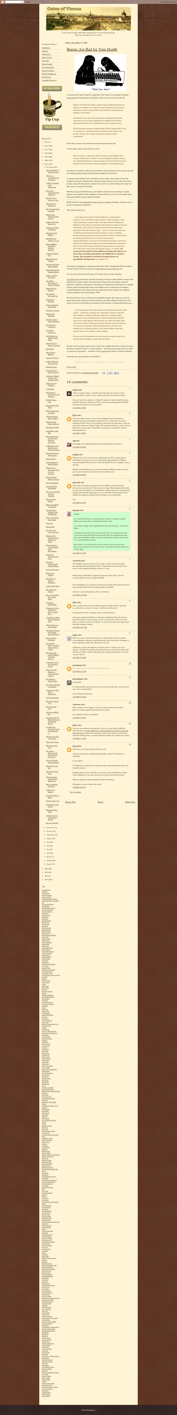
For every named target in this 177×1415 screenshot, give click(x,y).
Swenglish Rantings (47, 1323)
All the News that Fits (52, 767)
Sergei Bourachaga (48, 67)
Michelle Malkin (46, 1153)
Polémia (44, 1229)
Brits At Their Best (47, 942)
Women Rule (50, 527)
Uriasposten (45, 1354)
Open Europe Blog (47, 1205)
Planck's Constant (46, 1225)
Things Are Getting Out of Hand (52, 519)
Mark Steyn (45, 1311)
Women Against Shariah (48, 1383)
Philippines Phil (46, 1220)
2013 (46, 142)
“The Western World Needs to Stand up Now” (53, 619)
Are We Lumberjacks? (47, 910)
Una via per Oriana (47, 1349)
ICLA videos (45, 1095)
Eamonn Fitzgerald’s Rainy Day (50, 1024)
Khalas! (44, 1124)
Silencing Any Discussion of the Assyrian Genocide (52, 471)
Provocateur (45, 1251)
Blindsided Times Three (52, 811)
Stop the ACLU (46, 1312)
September (50, 835)
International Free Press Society (50, 1106)
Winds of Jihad (46, 1378)
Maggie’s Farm (46, 1151)
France (94, 202)
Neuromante (45, 1178)
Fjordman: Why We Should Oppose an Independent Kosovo (53, 721)
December (50, 167)
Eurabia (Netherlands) (47, 1015)
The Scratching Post (47, 1292)
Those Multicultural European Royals (52, 271)
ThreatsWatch (45, 1332)
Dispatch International (47, 995)
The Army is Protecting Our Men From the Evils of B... (52, 754)
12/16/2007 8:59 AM (79, 697)
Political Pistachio (46, 1236)
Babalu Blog (45, 917)
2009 (46, 157)
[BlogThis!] (110, 373)
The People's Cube (47, 1218)
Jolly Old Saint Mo (52, 698)
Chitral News (45, 962)
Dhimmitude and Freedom (51, 260)
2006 (46, 869)
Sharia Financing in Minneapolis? (52, 454)
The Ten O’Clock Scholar (48, 1329)
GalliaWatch (45, 1042)
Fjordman (80, 266)
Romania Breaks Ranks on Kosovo (52, 478)
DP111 (75, 415)
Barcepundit (45, 919)
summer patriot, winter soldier (50, 1318)
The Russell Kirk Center (48, 1285)
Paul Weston (46, 48)
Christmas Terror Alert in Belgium (52, 320)
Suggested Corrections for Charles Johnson (52, 564)
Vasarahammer (45, 1358)
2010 (46, 153)
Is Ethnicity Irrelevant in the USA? (52, 557)
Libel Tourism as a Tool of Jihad (52, 626)
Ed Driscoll (45, 1000)
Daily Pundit (45, 986)
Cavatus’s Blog (46, 955)
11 (130, 677)
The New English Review (48, 1182)
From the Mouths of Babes (52, 796)
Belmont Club (45, 922)
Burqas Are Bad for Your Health (92, 49)
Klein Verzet (45, 1129)
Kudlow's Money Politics (48, 1131)
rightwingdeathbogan (47, 1276)
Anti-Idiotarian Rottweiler (48, 908)
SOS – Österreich (46, 1309)
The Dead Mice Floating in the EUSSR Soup (52, 512)
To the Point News (47, 1340)
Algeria (101, 202)
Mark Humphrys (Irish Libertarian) (51, 1091)
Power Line (45, 1247)
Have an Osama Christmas (51, 639)
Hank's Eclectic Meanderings (49, 1069)
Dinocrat (44, 993)
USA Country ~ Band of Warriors (50, 1356)
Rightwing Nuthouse (47, 1274)
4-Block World (45, 893)
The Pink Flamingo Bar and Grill (50, 1222)
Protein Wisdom (46, 1249)
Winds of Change (46, 1376)
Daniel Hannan (45, 1071)
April (48, 853)
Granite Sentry (45, 1060)
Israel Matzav (45, 1111)
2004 (46, 876)
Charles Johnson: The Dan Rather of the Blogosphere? (52, 548)
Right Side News (46, 1272)
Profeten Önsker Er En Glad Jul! (52, 306)
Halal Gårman (50, 459)
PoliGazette (45, 1233)
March (49, 857)
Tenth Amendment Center (48, 1331)
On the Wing (45, 1198)
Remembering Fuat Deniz (52, 406)
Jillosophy (44, 1116)
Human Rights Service (48, 1089)
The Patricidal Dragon (51, 500)
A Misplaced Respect (50, 791)
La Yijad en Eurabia (47, 1389)
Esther (75, 725)
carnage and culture (47, 953)
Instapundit (45, 1100)
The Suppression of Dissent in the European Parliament (52, 439)
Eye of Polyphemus (47, 1020)
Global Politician (46, 1058)
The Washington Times (48, 1367)
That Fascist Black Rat (52, 713)
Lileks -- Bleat (45, 1142)
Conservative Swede (47, 973)
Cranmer (44, 978)
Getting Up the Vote (52, 801)
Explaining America (52, 310)
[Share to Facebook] (115, 373)
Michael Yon (45, 1390)
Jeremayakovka (46, 1113)
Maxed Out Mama (46, 1160)
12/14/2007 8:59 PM (79, 475)
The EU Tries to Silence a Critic (52, 199)
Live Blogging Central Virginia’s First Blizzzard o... (53, 730)
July (48, 842)
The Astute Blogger (47, 911)
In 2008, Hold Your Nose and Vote (52, 362)
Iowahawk (44, 1107)
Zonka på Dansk (46, 1394)
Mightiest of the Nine (47, 1167)
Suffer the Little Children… (51, 384)
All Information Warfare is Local (52, 239)
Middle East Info (46, 1165)
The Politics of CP (47, 1240)
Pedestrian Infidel (46, 1216)
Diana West (45, 1370)
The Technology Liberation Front (50, 1327)
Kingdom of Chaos (47, 1125)
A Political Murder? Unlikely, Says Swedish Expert (52, 378)
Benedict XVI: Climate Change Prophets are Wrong (52, 539)
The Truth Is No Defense (51, 591)
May (48, 849)
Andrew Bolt (45, 937)
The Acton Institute (47, 895)
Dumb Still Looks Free (48, 1004)
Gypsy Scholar (45, 1067)
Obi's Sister (45, 1191)
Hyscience (44, 1093)
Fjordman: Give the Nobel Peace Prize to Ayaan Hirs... (52, 611)
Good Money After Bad (52, 432)
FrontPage (44, 1040)
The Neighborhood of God (49, 1176)
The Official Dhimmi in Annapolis (53, 686)
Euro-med (44, 1017)
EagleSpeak (45, 1006)
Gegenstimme (45, 1049)
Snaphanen (44, 1305)
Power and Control (47, 1245)
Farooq (75, 746)
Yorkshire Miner (46, 1392)
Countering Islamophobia (51, 604)
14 (130, 744)
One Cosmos (45, 1200)
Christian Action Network (48, 964)
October (49, 831)
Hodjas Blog (45, 1080)
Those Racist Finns (52, 742)
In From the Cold (46, 1096)
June (48, 846)
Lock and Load (46, 1147)
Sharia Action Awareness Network (50, 1298)
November (50, 827)
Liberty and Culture (47, 1140)
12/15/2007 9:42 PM (79, 657)
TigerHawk (45, 1336)
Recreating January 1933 (52, 702)
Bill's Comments (46, 928)
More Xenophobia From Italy (52, 785)
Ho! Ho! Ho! (50, 349)
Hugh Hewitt (45, 1076)
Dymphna (76, 510)
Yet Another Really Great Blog (50, 1387)
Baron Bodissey (78, 679)
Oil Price (44, 1196)
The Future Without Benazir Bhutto (52, 265)
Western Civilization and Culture (50, 1372)
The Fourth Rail (46, 1037)
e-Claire (44, 1008)
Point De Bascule (46, 1227)
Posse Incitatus (46, 1243)
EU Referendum (46, 1013)
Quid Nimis (45, 1254)
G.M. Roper (45, 1280)
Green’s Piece (45, 1064)
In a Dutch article (73, 279)
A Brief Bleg (50, 389)
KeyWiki (44, 1122)
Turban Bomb (45, 1347)
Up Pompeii (45, 1350)
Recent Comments (52, 823)
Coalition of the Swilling (48, 969)
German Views (45, 1053)
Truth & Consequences (48, 1343)
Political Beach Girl (47, 1234)
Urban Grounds (46, 1352)
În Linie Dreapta (46, 890)
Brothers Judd (45, 944)
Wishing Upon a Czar (51, 401)
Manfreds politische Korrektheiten (50, 1155)
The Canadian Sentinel (48, 951)
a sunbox (104, 351)
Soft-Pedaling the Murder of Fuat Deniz (52, 338)
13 (130, 723)
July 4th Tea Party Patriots (49, 1120)
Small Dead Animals (47, 1301)
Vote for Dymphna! (52, 483)
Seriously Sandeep (46, 1296)
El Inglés (45, 51)
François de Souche (47, 1038)
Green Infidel (45, 1062)
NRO (43, 1189)
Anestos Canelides (48, 70)
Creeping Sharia (46, 980)
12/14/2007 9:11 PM (79, 553)
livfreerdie (76, 482)
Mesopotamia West (47, 1162)
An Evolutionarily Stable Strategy (52, 463)
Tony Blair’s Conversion (50, 331)
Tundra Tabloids (46, 1345)
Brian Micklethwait (47, 1164)
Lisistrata (44, 1144)
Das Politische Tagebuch (48, 1242)
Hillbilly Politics (46, 1078)
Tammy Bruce (45, 946)
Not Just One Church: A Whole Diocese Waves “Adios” (52, 646)
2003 (46, 880)
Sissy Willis (45, 1374)
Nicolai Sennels (47, 64)
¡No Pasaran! (45, 1185)
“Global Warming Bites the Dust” (52, 417)
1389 (74, 367)
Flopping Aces (45, 1029)
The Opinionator (46, 1207)
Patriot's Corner (46, 1214)
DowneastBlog (45, 998)
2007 (46, 164)
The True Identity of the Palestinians (52, 171)
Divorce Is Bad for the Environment (52, 761)
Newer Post (70, 801)
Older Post (130, 801)
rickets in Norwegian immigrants (107, 269)
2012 (46, 146)
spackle (75, 390)
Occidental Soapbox (47, 1193)
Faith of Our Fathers (52, 586)
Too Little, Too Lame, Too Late (52, 531)
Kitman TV (45, 1127)
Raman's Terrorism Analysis (49, 1258)
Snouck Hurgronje (46, 1307)
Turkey (116, 202)
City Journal (45, 966)
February (50, 860)
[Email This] (108, 373)
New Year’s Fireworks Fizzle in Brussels (52, 193)
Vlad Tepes (45, 1363)
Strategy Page (45, 1314)
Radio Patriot (45, 1256)
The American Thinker (47, 904)
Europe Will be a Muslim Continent (53, 344)
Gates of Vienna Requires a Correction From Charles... (52, 673)
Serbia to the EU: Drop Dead (52, 276)
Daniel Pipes (45, 1223)
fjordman (44, 1027)
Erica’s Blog (45, 1009)
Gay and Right (45, 1046)
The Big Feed (45, 924)
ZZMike (76, 454)
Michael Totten (46, 1341)
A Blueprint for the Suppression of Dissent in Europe (53, 448)
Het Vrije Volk (45, 1075)
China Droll (45, 960)
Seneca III (45, 61)
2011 (46, 149)
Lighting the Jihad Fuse (52, 254)
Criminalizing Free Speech (52, 805)
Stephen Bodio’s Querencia (49, 935)
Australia (107, 202)
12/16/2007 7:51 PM (79, 718)
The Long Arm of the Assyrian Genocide (53, 494)
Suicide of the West (47, 1316)
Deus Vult (44, 989)
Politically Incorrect (47, 1238)
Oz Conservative (46, 1213)
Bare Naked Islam (46, 920)
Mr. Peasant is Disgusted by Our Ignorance (52, 394)
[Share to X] (113, 373)
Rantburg (44, 1260)
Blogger (92, 1410)
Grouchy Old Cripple (47, 1066)
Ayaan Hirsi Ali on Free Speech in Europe (52, 664)
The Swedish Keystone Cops (52, 295)
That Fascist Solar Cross (52, 772)
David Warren (45, 1365)
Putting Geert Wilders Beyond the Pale (52, 217)
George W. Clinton (52, 358)
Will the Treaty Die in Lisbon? (52, 412)
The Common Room (47, 971)
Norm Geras (45, 1051)
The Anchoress (45, 906)
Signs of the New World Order (51, 487)
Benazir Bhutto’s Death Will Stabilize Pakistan (51, 247)
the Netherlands (86, 202)
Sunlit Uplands (46, 1320)
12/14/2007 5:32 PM (79, 408)
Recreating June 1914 (51, 708)
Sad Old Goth (45, 1287)
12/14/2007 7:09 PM (79, 433)
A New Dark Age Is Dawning (49, 1180)
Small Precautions (46, 1303)
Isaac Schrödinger (46, 1291)
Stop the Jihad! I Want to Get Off (52, 371)
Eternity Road (45, 1011)
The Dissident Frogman (48, 997)
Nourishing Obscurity (47, 1187)
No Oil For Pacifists (47, 1184)
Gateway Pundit (46, 1044)
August (49, 838)
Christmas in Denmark (50, 300)
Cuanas (44, 984)
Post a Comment (75, 792)
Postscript (49, 523)
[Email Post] (103, 373)
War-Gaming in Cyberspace (51, 326)
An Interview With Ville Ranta (52, 229)
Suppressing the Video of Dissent (52, 423)
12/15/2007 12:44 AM (80, 595)
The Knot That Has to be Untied (52, 738)
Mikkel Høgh (45, 1082)
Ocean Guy (45, 1194)
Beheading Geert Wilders (51, 234)
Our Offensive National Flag (51, 680)
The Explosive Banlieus (51, 353)
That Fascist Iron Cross (51, 747)
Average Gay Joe (46, 915)
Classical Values (46, 968)
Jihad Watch (45, 1115)
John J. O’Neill (47, 57)
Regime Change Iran (47, 1267)
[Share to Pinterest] (118, 373)
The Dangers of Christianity (51, 205)
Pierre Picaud (46, 77)
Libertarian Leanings (47, 1138)
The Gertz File (45, 1055)
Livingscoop (45, 1145)
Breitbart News (46, 940)
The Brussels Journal (47, 948)
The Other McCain (47, 1211)
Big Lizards (45, 926)
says (129, 303)
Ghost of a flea (45, 1057)
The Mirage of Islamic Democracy (51, 581)
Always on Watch (46, 897)
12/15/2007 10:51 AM (80, 627)
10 (130, 663)
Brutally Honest (46, 949)
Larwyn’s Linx (45, 1133)
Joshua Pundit (45, 1118)
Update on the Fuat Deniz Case (52, 223)
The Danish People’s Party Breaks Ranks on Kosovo (53, 632)
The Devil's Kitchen (47, 991)
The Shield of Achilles (48, 1300)
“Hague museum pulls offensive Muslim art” (52, 779)
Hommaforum (45, 1084)
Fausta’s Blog (45, 1022)
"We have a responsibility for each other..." (52, 178)
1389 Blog (44, 891)
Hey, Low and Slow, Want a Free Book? (52, 597)
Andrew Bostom (46, 939)
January (49, 864)
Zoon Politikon (46, 1396)
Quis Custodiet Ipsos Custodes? (53, 210)
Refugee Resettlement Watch (49, 1265)
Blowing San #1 (46, 933)
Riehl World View (46, 1271)
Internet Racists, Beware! (51, 289)
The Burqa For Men (52, 427)
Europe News (45, 1018)
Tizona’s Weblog (46, 1338)
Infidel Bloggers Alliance (48, 1098)
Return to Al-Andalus (50, 574)
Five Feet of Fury (46, 1026)
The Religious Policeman (48, 1269)
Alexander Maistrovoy (49, 80)
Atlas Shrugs (45, 913)
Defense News (45, 988)
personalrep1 (77, 665)
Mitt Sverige (45, 1173)
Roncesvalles (45, 1278)
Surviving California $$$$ (49, 1321)
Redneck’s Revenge (47, 1263)
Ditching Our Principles (50, 315)
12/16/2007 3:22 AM (79, 671)
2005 (46, 872)
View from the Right (47, 1360)
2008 (46, 160)
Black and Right (46, 930)
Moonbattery (45, 1174)
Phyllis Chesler (46, 959)
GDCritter (44, 1047)
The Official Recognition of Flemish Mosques (53, 283)
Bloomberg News (46, 931)
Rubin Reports (45, 1283)
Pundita (44, 1253)
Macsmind (44, 1149)
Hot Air (44, 1086)
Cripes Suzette (45, 982)
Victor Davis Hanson (47, 1073)
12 (130, 702)
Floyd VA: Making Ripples (49, 1031)
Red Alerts (44, 1262)
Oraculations (45, 1209)
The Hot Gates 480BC (48, 1087)
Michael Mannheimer (49, 74)
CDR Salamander (46, 957)
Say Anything (45, 1289)
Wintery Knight (46, 1380)
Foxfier (75, 635)
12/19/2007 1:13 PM (79, 738)
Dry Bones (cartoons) (47, 1002)
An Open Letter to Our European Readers (52, 817)
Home (100, 801)
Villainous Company (47, 1361)
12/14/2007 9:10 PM (79, 502)
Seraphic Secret (46, 1294)
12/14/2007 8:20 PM (79, 447)
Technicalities (45, 1325)
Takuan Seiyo (46, 54)
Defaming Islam (51, 367)
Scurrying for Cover (52, 569)
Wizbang (44, 1381)
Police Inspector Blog (47, 1231)
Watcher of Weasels (47, 1369)
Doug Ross (45, 1282)
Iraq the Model (45, 1109)
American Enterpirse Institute (49, 899)
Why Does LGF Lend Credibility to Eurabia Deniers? (52, 656)
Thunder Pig (45, 1334)
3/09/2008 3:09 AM (79, 787)
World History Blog (47, 1385)
